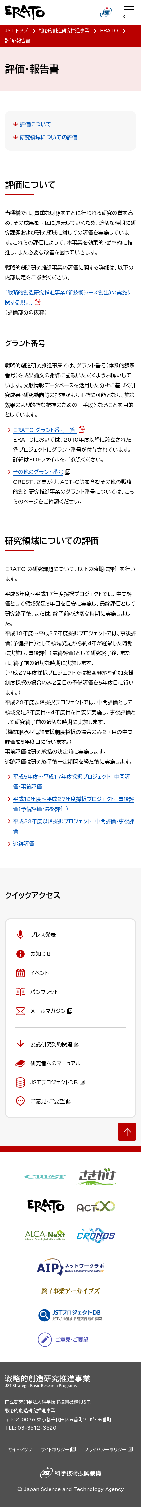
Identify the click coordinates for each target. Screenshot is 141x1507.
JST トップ (16, 30)
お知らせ (40, 953)
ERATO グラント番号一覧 (45, 430)
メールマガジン (48, 1011)
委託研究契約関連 (51, 1044)
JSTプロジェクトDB (54, 1082)
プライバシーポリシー (105, 1450)
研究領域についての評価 (48, 137)
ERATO (109, 30)
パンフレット (44, 992)
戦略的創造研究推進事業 (64, 30)
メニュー (129, 17)
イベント (39, 973)
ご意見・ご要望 (47, 1101)
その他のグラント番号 (38, 472)
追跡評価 (23, 843)
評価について (35, 124)
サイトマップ (20, 1450)
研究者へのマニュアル (55, 1063)
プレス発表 (43, 934)
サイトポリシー (55, 1450)
